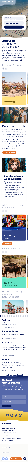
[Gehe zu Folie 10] (16, 316)
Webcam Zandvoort (8, 430)
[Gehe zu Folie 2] (2, 316)
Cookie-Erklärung (5, 452)
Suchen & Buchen (16, 458)
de (6, 458)
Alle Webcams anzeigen (8, 327)
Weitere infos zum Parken (9, 370)
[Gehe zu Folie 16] (27, 316)
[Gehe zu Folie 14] (23, 316)
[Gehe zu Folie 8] (13, 316)
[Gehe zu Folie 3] (4, 316)
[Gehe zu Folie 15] (25, 316)
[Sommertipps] (14, 85)
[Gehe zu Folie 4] (6, 316)
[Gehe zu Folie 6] (9, 316)
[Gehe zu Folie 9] (14, 316)
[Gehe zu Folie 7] (11, 316)
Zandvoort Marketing (8, 440)
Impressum (4, 449)
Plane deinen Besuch (9, 152)
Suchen (7, 27)
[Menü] (24, 458)
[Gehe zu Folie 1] (0, 316)
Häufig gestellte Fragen (9, 432)
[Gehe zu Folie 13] (22, 316)
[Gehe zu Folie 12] (20, 316)
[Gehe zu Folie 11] (18, 316)
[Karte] (3, 458)
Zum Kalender (7, 243)
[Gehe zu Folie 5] (7, 316)
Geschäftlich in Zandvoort (9, 436)
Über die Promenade (8, 355)
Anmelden (7, 406)
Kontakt (4, 425)
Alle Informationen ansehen (9, 338)
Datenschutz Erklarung (6, 450)
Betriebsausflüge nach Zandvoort (11, 438)
